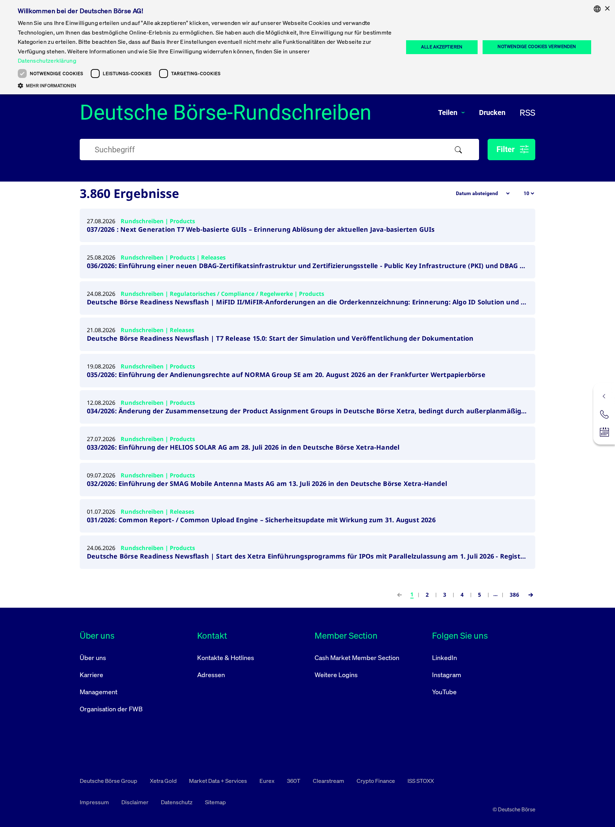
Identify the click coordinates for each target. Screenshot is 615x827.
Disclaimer (135, 802)
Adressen (211, 674)
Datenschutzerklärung (47, 60)
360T (294, 781)
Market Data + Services (218, 781)
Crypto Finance (376, 781)
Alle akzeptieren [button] (441, 46)
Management (98, 691)
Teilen (448, 112)
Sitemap (215, 802)
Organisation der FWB (111, 709)
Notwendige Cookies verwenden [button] (537, 46)
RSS (527, 112)
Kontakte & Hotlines (225, 657)
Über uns (93, 657)
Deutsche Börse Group (109, 781)
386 (514, 594)
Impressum (95, 802)
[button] (205, 85)
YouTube (444, 691)
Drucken (492, 112)
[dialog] (307, 47)
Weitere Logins (336, 674)
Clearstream (329, 781)
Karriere (91, 674)
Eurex (267, 781)
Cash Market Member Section (357, 657)
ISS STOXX (421, 781)
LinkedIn (444, 657)
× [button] (607, 8)
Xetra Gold (164, 781)
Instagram (446, 674)
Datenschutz (177, 802)
